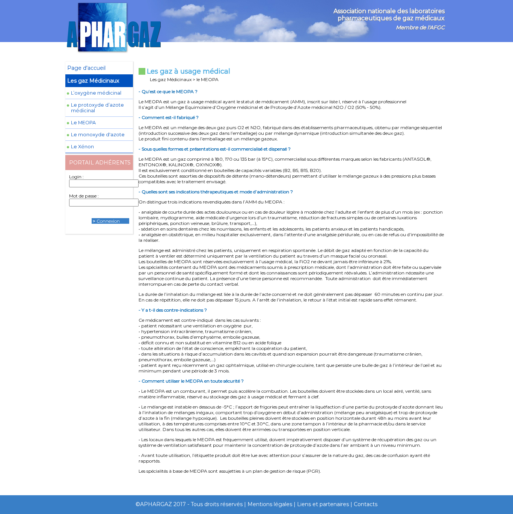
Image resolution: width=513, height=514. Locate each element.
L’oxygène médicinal (96, 93)
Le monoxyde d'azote (98, 134)
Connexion (108, 221)
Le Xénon (82, 146)
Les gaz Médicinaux (93, 80)
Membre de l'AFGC (420, 27)
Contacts (365, 504)
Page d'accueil (86, 68)
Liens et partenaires (323, 504)
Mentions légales (269, 504)
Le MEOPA (83, 122)
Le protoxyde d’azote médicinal (97, 107)
